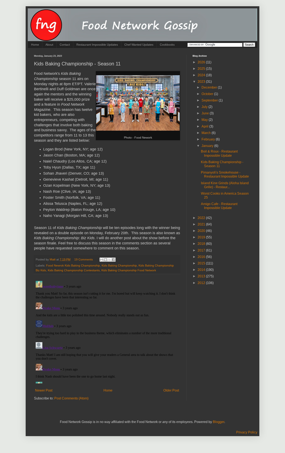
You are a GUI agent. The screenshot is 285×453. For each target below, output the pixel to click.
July (205, 107)
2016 (202, 257)
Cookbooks (167, 44)
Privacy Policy (246, 432)
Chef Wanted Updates (138, 44)
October (208, 94)
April (205, 126)
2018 (202, 243)
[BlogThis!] (105, 260)
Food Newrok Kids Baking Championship (73, 265)
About (49, 44)
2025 (202, 68)
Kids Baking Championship (119, 265)
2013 (202, 276)
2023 (202, 81)
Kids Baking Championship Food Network (128, 270)
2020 (202, 231)
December (210, 87)
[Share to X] (109, 260)
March (207, 133)
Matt (53, 259)
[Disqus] (107, 331)
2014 (202, 270)
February (209, 139)
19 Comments (83, 259)
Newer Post (43, 390)
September (210, 100)
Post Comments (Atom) (71, 398)
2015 (202, 263)
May (205, 119)
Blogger (218, 422)
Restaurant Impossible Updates (97, 44)
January (208, 146)
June (206, 113)
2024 (202, 75)
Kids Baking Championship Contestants (74, 270)
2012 (202, 283)
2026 (202, 62)
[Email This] (102, 260)
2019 (202, 237)
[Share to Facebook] (113, 260)
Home (35, 44)
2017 (202, 250)
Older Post (171, 390)
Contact (65, 44)
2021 (202, 224)
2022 (202, 218)
